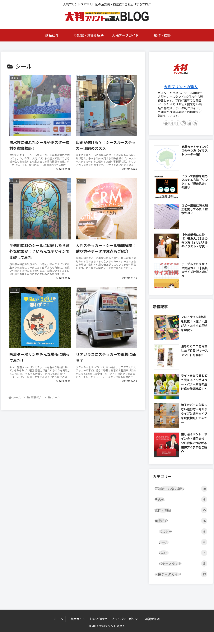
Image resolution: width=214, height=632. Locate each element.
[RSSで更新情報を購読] (195, 123)
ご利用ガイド (76, 619)
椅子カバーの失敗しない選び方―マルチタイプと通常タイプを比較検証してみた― (194, 413)
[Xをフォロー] (172, 123)
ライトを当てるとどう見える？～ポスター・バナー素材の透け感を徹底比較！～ (194, 382)
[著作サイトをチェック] (166, 123)
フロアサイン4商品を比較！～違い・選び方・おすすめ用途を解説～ (194, 323)
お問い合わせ (98, 619)
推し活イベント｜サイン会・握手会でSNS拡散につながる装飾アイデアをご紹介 (194, 443)
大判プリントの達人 (181, 86)
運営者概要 (152, 619)
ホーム (58, 619)
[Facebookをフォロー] (178, 123)
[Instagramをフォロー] (183, 123)
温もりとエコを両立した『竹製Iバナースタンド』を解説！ (194, 350)
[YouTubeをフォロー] (189, 123)
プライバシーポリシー (126, 619)
